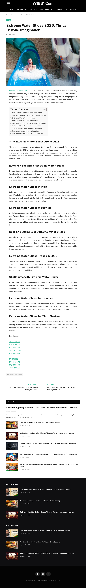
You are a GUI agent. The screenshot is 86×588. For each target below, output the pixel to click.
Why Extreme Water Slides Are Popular (27, 113)
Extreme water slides (14, 374)
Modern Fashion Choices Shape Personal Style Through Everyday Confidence (48, 443)
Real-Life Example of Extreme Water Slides (29, 123)
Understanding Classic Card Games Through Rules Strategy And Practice (47, 433)
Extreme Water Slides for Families (25, 131)
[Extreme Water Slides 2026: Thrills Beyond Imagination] (43, 62)
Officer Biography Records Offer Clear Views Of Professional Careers (41, 407)
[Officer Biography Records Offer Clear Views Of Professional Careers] (12, 492)
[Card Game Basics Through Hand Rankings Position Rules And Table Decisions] (12, 457)
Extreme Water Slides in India (23, 118)
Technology (71, 9)
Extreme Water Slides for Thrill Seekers (27, 134)
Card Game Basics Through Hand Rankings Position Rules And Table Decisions (48, 454)
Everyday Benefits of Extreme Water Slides (29, 115)
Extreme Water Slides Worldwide (25, 121)
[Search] (77, 3)
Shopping (59, 9)
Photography (46, 9)
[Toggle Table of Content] (43, 109)
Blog (9, 20)
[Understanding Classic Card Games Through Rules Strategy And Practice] (12, 436)
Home (11, 9)
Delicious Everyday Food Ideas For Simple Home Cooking (40, 422)
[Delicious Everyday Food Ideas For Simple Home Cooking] (12, 425)
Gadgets (33, 9)
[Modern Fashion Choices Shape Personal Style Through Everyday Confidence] (12, 446)
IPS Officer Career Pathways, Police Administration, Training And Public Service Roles (49, 466)
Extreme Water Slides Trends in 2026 (26, 126)
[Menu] (8, 3)
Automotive (22, 9)
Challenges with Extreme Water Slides (27, 128)
